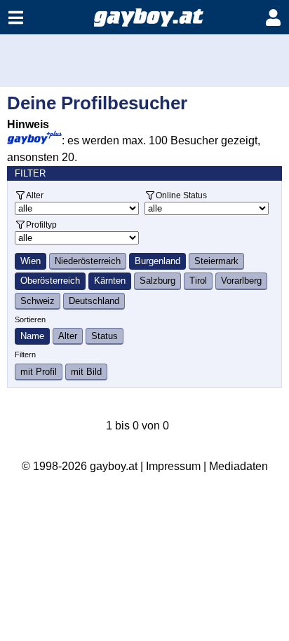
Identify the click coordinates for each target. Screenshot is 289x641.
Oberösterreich (50, 280)
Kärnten (110, 280)
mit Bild (86, 371)
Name (32, 336)
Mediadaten (238, 466)
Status (104, 336)
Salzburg (157, 280)
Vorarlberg (241, 280)
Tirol (198, 280)
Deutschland (94, 301)
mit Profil (38, 371)
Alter (34, 195)
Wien (30, 261)
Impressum (173, 466)
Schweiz (37, 301)
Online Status (181, 195)
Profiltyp (41, 224)
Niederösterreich (88, 261)
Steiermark (216, 261)
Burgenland (157, 261)
